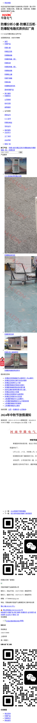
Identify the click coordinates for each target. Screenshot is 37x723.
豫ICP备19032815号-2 (8, 606)
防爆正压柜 (8, 51)
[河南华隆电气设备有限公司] (6, 19)
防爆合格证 (8, 122)
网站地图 (8, 3)
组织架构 (8, 130)
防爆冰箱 (8, 82)
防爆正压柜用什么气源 (12, 383)
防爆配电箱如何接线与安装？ (15, 385)
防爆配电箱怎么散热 (12, 405)
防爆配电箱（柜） (11, 59)
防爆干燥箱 (8, 78)
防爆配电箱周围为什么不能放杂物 (17, 401)
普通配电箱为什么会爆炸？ (14, 399)
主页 (9, 409)
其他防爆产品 (9, 90)
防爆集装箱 (8, 55)
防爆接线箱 (8, 70)
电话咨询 (8, 713)
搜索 (20, 152)
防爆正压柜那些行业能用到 (14, 394)
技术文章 (8, 103)
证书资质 (31, 612)
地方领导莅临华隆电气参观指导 (21, 513)
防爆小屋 (8, 48)
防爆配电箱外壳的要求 (13, 403)
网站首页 (4, 612)
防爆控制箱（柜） (11, 67)
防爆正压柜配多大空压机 (13, 396)
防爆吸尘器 (8, 74)
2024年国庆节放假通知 (18, 511)
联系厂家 (8, 144)
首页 (6, 41)
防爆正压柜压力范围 (12, 392)
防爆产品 (8, 44)
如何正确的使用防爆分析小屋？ (16, 389)
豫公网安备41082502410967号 (13, 610)
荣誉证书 (8, 115)
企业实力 (8, 132)
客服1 (22, 621)
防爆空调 (8, 63)
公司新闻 (8, 99)
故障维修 (8, 107)
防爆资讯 (8, 96)
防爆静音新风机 (10, 86)
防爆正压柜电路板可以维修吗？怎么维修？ (19, 378)
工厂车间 (8, 136)
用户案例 (8, 93)
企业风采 (8, 140)
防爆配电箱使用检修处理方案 (15, 387)
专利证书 (8, 126)
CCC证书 (8, 119)
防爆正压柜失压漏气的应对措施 (16, 380)
